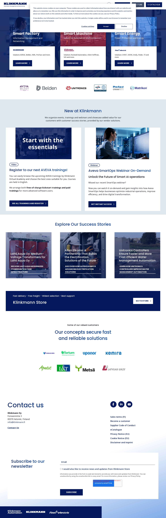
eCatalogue (116, 429)
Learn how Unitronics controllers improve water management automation (134, 269)
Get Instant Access (101, 204)
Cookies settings (87, 26)
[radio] (107, 468)
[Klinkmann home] (15, 5)
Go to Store (142, 301)
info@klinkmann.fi (16, 422)
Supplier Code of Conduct (123, 425)
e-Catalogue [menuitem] (154, 4)
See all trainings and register (28, 203)
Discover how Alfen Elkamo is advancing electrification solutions (80, 269)
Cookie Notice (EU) (119, 438)
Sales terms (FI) (118, 416)
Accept (106, 26)
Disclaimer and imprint (121, 442)
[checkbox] (107, 468)
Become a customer (120, 421)
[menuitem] (138, 4)
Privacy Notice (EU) (119, 434)
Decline (124, 26)
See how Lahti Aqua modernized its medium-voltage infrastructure (27, 269)
